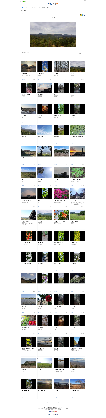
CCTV (27, 7)
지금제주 (22, 7)
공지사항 (57, 407)
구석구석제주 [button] (33, 7)
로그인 (85, 0)
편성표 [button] (43, 7)
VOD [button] (39, 7)
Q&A (48, 7)
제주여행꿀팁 (61, 407)
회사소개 (44, 407)
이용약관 (53, 407)
